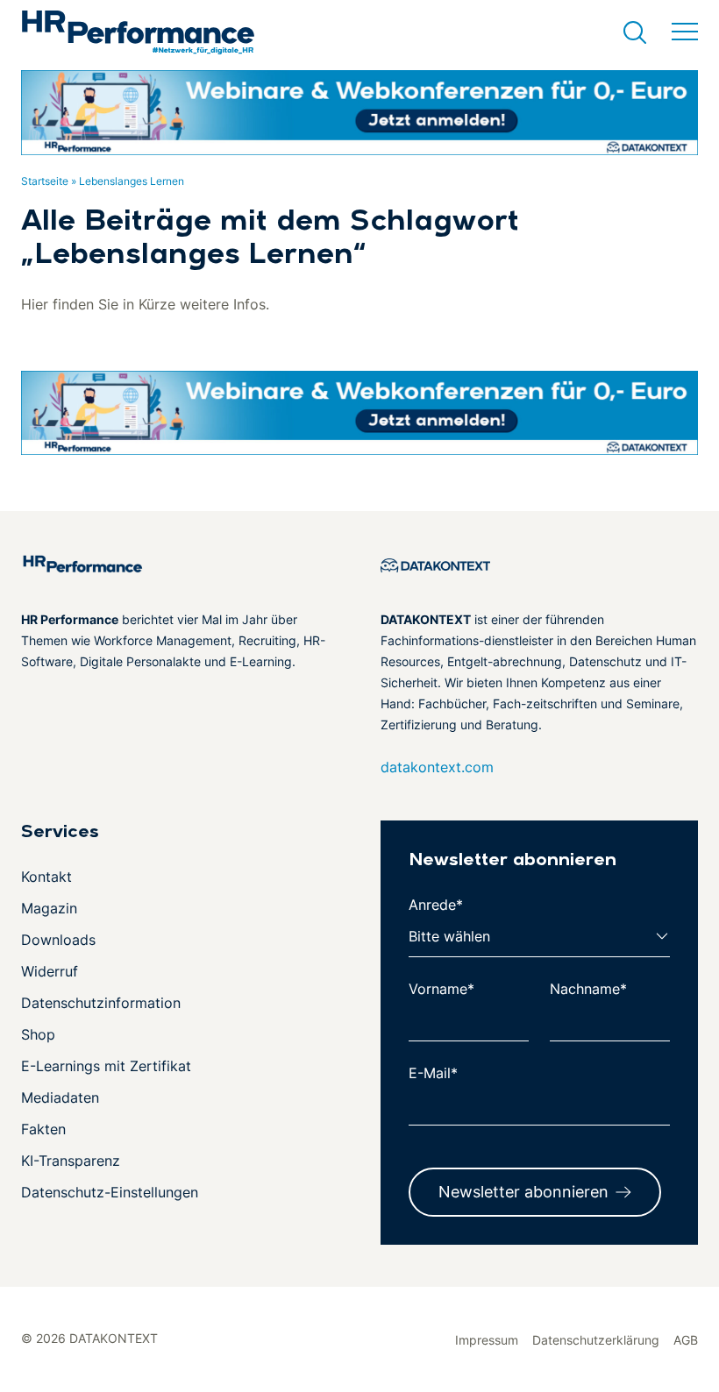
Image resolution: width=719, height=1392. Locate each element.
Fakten (43, 1129)
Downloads (58, 939)
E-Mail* (433, 1073)
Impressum (486, 1339)
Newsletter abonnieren (523, 1191)
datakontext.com (437, 767)
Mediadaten (60, 1097)
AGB (685, 1339)
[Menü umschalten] (684, 32)
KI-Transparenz (70, 1160)
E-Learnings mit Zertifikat (106, 1066)
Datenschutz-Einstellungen (109, 1192)
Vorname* (441, 989)
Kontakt (46, 876)
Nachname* (588, 989)
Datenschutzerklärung (595, 1339)
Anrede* (436, 904)
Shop (38, 1034)
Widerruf (49, 971)
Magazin (49, 908)
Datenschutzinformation (101, 1003)
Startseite (44, 181)
